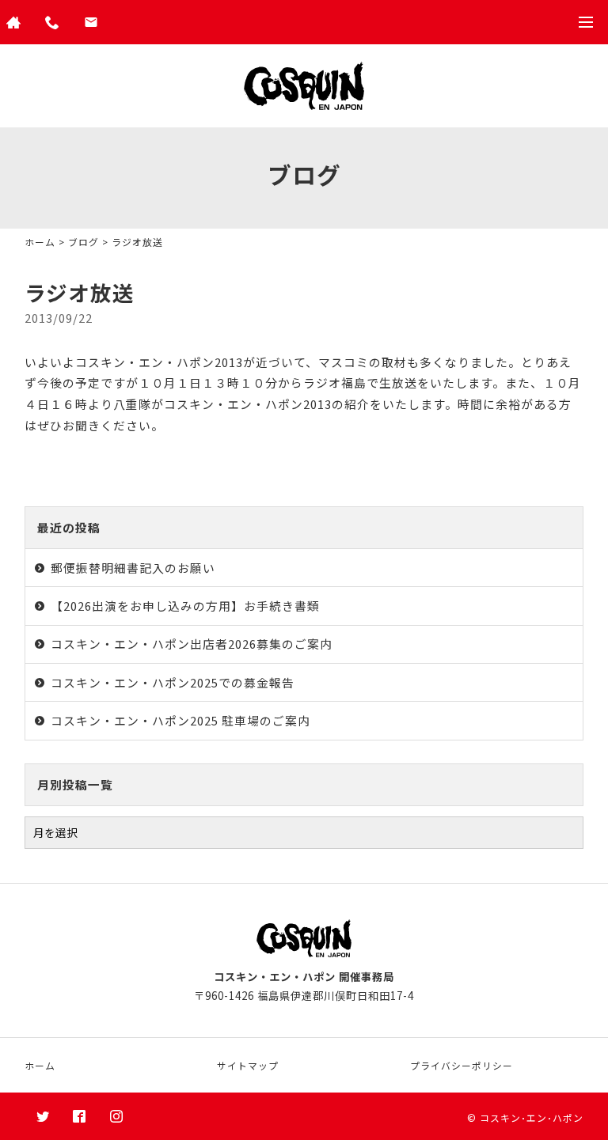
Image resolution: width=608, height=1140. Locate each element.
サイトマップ (248, 1065)
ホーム (40, 241)
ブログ (83, 241)
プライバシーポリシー (461, 1065)
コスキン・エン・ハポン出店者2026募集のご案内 (191, 643)
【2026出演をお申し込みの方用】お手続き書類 (185, 605)
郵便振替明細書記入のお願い (133, 567)
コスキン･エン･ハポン (531, 1117)
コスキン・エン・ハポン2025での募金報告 (172, 682)
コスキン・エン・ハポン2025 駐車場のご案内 (180, 720)
